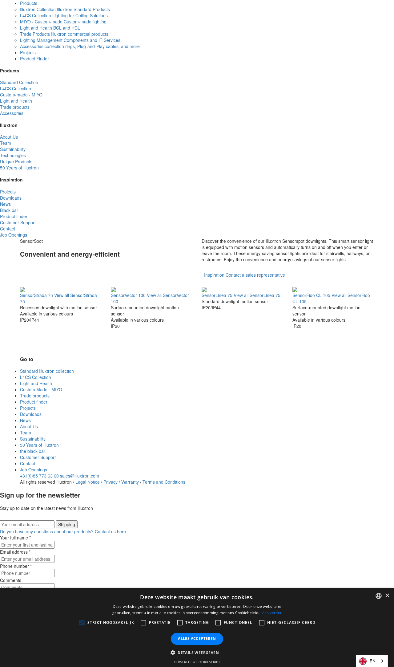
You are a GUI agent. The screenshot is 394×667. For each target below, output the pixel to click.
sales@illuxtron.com (79, 476)
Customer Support (18, 222)
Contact (7, 229)
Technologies (13, 155)
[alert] (197, 627)
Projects (28, 52)
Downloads (11, 198)
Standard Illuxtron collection (47, 371)
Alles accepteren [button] (197, 638)
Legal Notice (87, 482)
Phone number (16, 566)
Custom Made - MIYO (41, 389)
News (5, 204)
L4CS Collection (15, 88)
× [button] (387, 595)
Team (5, 143)
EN (372, 661)
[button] (82, 622)
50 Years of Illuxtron (19, 168)
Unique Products (16, 161)
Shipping (66, 524)
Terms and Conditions (164, 482)
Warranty (130, 482)
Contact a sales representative (254, 275)
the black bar (32, 451)
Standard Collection (19, 82)
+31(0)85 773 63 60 (39, 476)
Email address (15, 552)
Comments (10, 580)
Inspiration (214, 275)
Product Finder (34, 58)
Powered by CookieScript (197, 662)
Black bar (9, 210)
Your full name (15, 538)
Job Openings (13, 235)
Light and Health (16, 101)
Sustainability (13, 149)
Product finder (33, 402)
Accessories (11, 113)
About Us (9, 137)
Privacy (110, 482)
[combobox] (372, 661)
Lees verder (271, 612)
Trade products (15, 107)
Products (28, 3)
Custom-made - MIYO (21, 95)
